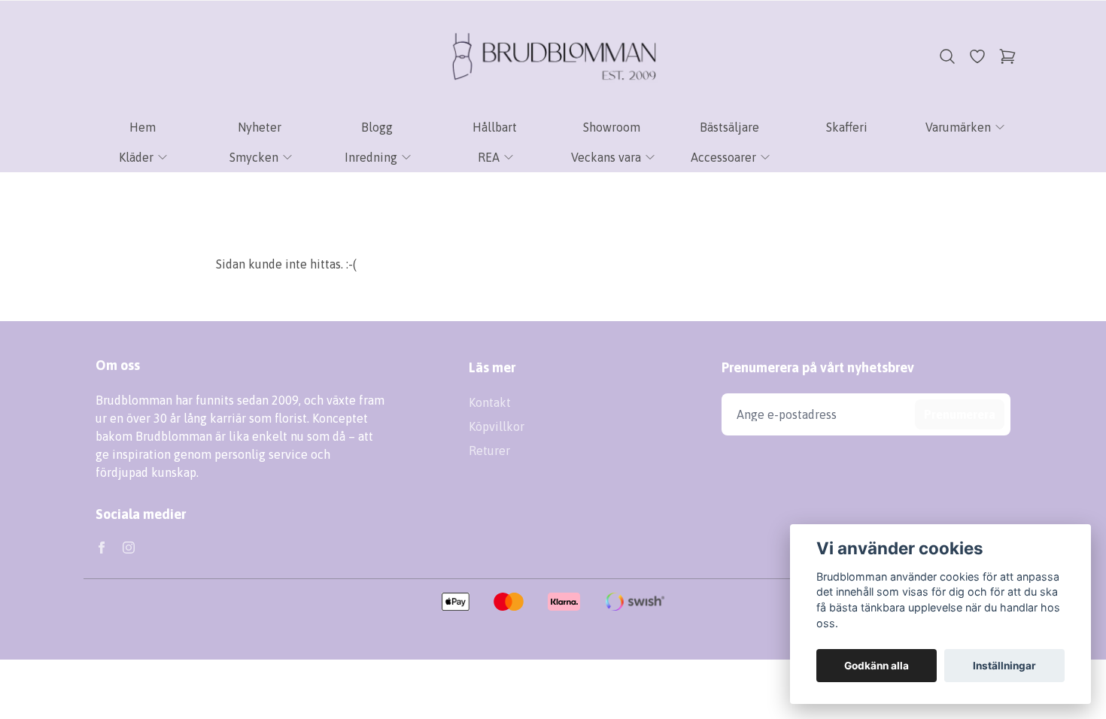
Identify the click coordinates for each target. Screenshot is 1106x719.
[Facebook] (102, 548)
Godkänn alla (876, 666)
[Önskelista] (977, 56)
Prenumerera (959, 414)
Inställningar (1004, 666)
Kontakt (490, 402)
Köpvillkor (496, 426)
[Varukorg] (1007, 56)
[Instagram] (129, 548)
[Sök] (947, 56)
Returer (489, 450)
